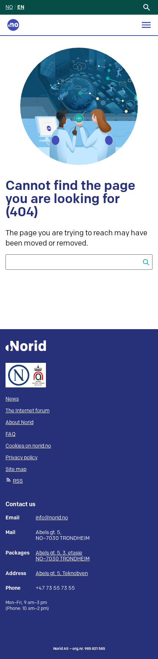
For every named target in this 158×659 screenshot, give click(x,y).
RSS (18, 481)
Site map (16, 469)
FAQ (10, 434)
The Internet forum (28, 411)
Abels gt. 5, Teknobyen (62, 573)
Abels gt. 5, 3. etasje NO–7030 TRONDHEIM (63, 556)
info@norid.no (52, 518)
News (12, 399)
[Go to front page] (13, 25)
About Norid (19, 422)
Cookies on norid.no (28, 446)
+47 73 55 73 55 (55, 588)
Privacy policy (21, 457)
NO (9, 7)
